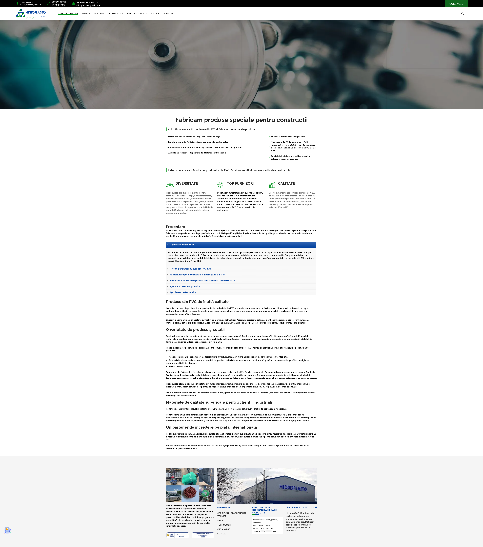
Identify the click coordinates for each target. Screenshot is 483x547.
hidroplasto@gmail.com (88, 5)
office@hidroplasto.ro (87, 2)
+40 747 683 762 (58, 2)
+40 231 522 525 (263, 526)
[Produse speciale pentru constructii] (31, 14)
